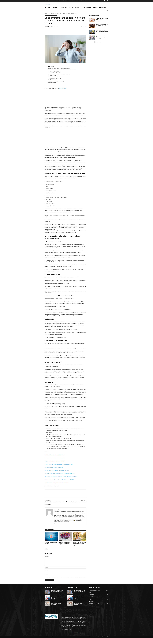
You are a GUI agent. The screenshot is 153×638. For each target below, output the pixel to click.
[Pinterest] (106, 1)
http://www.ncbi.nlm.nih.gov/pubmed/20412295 (55, 458)
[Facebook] (104, 1)
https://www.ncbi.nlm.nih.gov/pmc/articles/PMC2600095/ (57, 482)
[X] (107, 1)
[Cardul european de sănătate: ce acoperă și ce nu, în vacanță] (47, 592)
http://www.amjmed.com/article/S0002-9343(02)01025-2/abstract (58, 464)
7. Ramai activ (53, 79)
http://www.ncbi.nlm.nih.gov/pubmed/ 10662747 (55, 461)
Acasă (46, 13)
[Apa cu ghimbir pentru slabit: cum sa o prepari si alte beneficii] (92, 32)
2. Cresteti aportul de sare (55, 72)
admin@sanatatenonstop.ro (74, 632)
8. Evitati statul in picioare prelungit (57, 81)
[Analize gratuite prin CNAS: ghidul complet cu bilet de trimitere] (47, 597)
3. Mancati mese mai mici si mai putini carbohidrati (60, 74)
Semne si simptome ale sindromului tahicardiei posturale (59, 68)
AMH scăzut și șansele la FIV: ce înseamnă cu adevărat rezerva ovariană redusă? (64, 543)
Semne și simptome (50, 13)
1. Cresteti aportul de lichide (55, 71)
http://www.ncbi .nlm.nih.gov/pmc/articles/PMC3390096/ (57, 470)
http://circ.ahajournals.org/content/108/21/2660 (54, 454)
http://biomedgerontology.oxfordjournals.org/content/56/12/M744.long (59, 473)
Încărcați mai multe (98, 41)
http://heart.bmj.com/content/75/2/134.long (54, 467)
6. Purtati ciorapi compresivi (55, 78)
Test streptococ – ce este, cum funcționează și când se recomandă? (57, 603)
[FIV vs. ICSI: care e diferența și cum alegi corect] (51, 536)
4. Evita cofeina (53, 75)
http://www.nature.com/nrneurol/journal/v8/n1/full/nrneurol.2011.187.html (60, 479)
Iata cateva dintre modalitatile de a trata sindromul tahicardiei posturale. (62, 69)
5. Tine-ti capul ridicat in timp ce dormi (57, 76)
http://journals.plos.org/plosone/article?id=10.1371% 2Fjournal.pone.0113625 (61, 476)
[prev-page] (45, 548)
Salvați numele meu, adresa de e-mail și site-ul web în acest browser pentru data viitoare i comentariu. (66, 577)
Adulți (56, 13)
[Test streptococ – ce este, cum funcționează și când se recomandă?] (47, 603)
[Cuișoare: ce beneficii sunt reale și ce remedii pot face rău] (92, 26)
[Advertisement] (65, 98)
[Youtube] (99, 617)
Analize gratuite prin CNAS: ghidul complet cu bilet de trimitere (56, 597)
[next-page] (47, 548)
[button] (107, 10)
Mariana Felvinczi (50, 26)
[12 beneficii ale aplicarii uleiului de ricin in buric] (92, 20)
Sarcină (46, 540)
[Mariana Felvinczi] (45, 26)
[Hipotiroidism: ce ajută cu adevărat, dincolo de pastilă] (92, 37)
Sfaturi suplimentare (52, 82)
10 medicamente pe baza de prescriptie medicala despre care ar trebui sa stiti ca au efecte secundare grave (54, 503)
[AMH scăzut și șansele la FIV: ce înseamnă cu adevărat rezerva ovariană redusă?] (65, 536)
